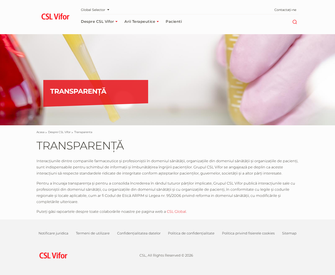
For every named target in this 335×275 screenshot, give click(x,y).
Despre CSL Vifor (97, 21)
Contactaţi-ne (285, 10)
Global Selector (93, 10)
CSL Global (176, 211)
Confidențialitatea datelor (139, 233)
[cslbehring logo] (55, 17)
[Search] (295, 21)
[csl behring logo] (52, 255)
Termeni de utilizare (93, 233)
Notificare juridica (53, 233)
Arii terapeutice (139, 21)
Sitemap (289, 233)
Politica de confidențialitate (191, 233)
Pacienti (174, 21)
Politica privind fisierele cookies (248, 233)
